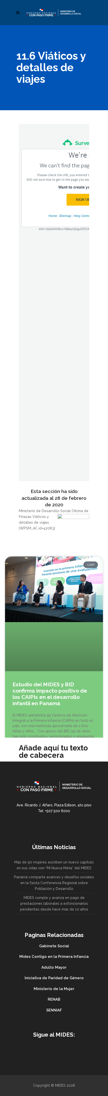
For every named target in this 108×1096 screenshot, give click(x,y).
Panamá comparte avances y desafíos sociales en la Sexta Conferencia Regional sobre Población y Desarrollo (54, 883)
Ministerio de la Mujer (54, 989)
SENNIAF (54, 1010)
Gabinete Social (54, 946)
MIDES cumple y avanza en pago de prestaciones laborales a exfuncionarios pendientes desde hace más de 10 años (54, 903)
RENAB (54, 999)
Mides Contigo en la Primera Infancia (54, 956)
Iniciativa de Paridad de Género (54, 978)
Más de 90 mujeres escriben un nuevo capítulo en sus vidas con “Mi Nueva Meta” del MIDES (54, 865)
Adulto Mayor (54, 967)
